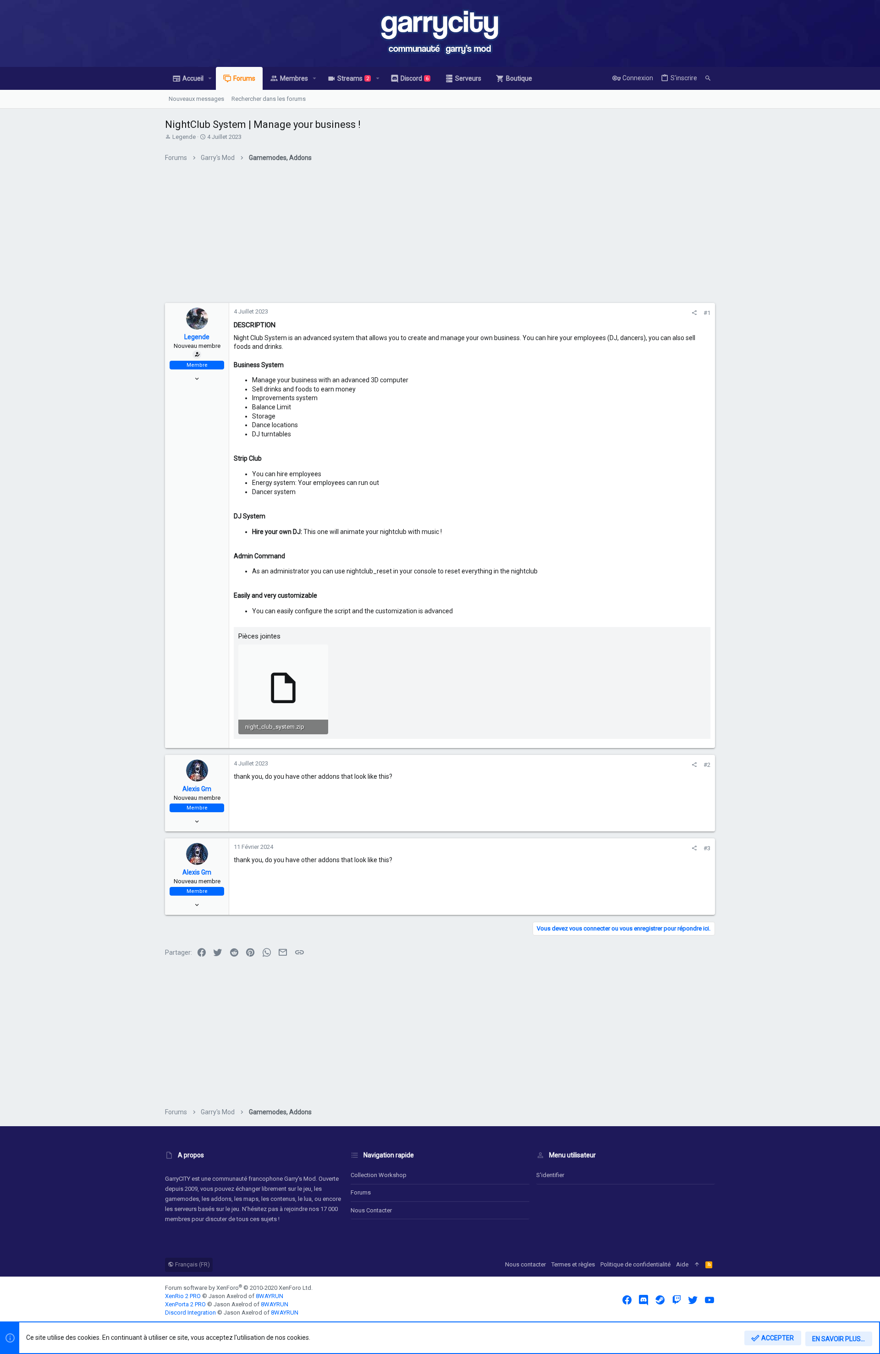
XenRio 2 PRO (183, 1296)
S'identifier (550, 1175)
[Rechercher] (708, 78)
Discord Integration (190, 1312)
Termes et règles (573, 1264)
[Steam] (660, 1300)
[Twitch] (676, 1300)
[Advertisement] (440, 236)
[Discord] (643, 1300)
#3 (707, 848)
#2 (707, 764)
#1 (707, 312)
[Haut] (697, 1264)
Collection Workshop (379, 1175)
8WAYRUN (269, 1296)
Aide (682, 1264)
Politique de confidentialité (635, 1264)
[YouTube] (709, 1300)
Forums (361, 1192)
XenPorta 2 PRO (185, 1304)
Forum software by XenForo (239, 1287)
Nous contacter (371, 1210)
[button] (210, 78)
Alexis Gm (196, 789)
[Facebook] (627, 1300)
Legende (184, 136)
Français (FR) (192, 1264)
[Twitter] (693, 1300)
